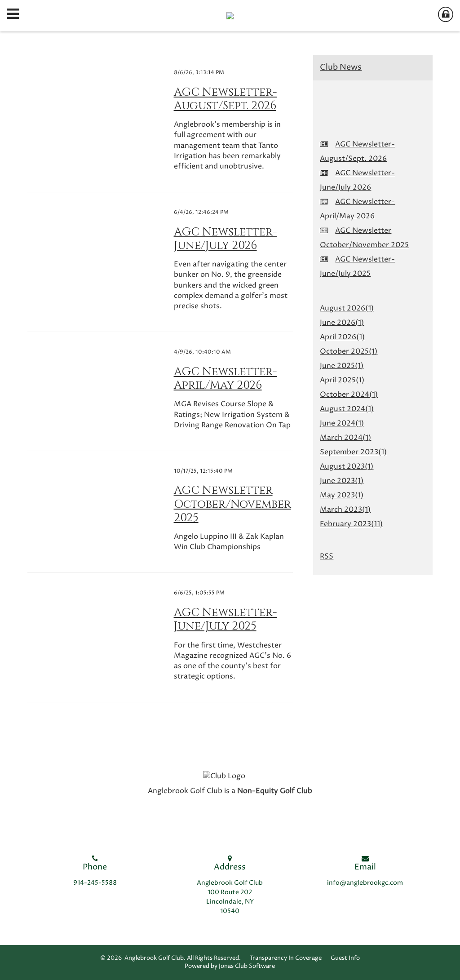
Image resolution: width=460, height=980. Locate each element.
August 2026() (347, 308)
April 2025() (342, 380)
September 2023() (353, 452)
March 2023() (345, 509)
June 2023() (341, 481)
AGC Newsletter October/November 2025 (232, 504)
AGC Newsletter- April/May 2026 (225, 378)
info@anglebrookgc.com (365, 882)
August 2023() (346, 466)
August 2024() (347, 409)
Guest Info (345, 958)
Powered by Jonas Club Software (230, 966)
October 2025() (348, 351)
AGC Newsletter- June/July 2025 (225, 619)
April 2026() (342, 337)
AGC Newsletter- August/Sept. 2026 (225, 98)
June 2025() (341, 366)
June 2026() (342, 323)
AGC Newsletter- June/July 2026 (225, 238)
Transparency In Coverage (286, 958)
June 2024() (342, 423)
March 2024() (345, 438)
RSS (326, 556)
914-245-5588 (95, 882)
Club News (341, 67)
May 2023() (341, 495)
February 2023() (351, 524)
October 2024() (349, 394)
